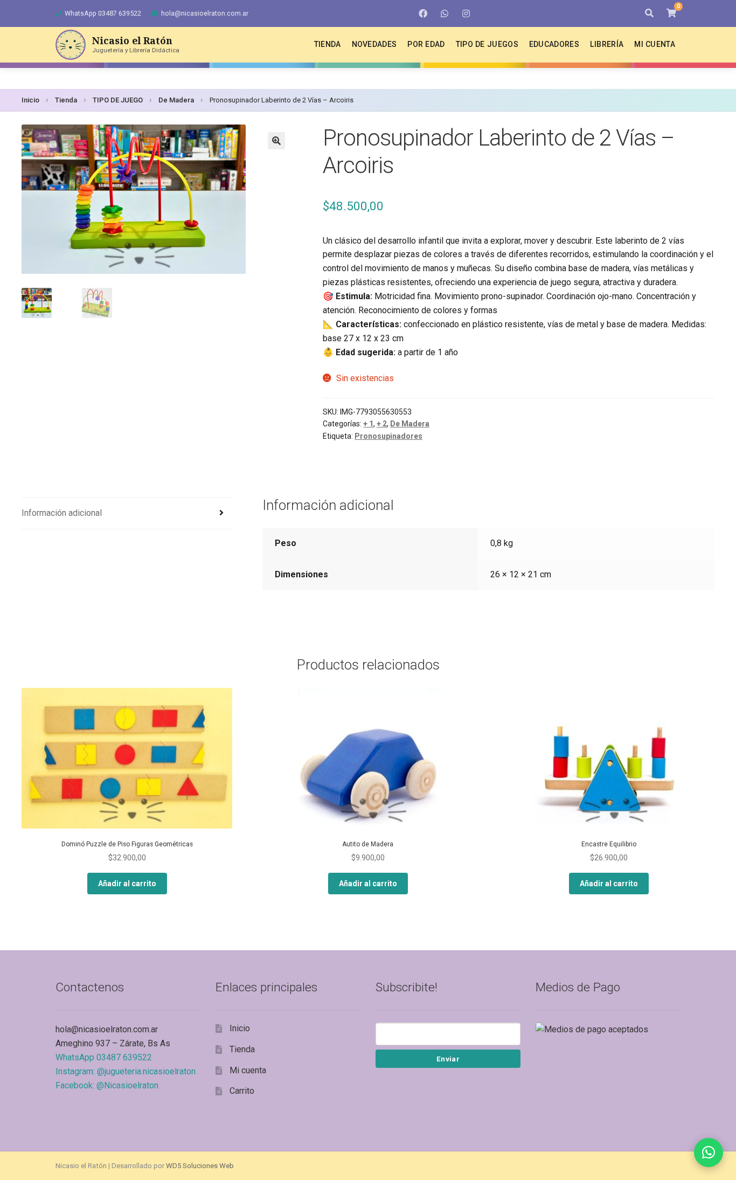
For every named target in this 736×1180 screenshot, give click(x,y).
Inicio (30, 100)
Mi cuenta (654, 44)
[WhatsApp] (444, 13)
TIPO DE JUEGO (118, 100)
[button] (276, 140)
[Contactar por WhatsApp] (708, 1152)
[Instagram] (466, 13)
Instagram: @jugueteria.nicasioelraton (125, 1071)
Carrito (242, 1091)
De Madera (176, 100)
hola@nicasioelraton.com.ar (204, 13)
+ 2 (382, 423)
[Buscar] (649, 13)
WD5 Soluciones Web (200, 1166)
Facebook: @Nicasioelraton (106, 1085)
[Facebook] (423, 13)
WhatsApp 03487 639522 (103, 13)
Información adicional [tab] (62, 513)
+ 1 (368, 423)
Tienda (327, 44)
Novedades (374, 44)
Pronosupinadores (388, 436)
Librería (606, 44)
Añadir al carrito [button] (127, 883)
